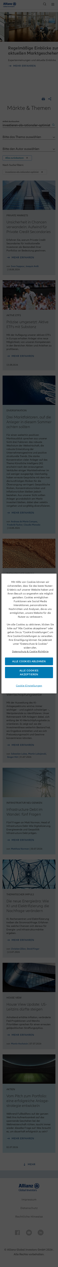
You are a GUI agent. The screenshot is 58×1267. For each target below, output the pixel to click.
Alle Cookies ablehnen (29, 661)
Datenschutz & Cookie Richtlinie (30, 651)
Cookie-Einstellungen (29, 685)
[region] (29, 633)
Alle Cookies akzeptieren (29, 672)
